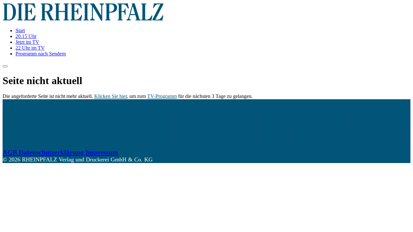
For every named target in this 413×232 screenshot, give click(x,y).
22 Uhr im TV (30, 48)
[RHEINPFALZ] (83, 19)
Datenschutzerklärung (52, 152)
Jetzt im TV (27, 42)
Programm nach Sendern (40, 53)
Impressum (102, 152)
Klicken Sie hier (110, 96)
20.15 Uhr (25, 36)
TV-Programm (162, 96)
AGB (11, 152)
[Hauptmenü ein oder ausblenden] (5, 66)
